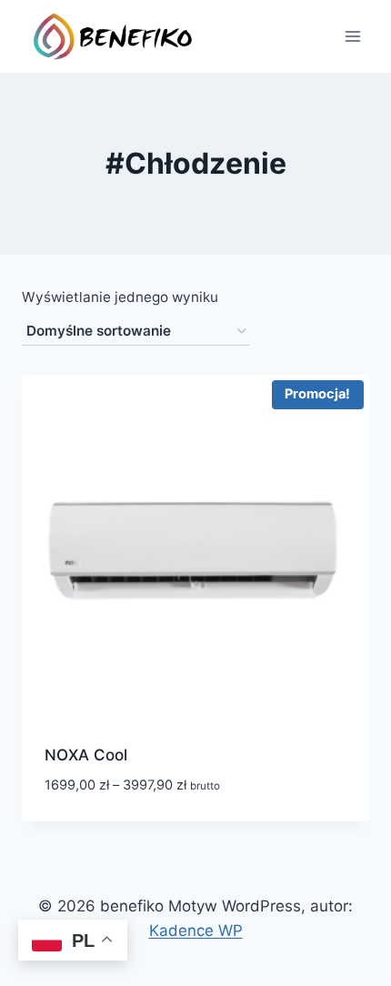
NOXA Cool (86, 755)
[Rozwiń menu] (352, 36)
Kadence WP (196, 930)
